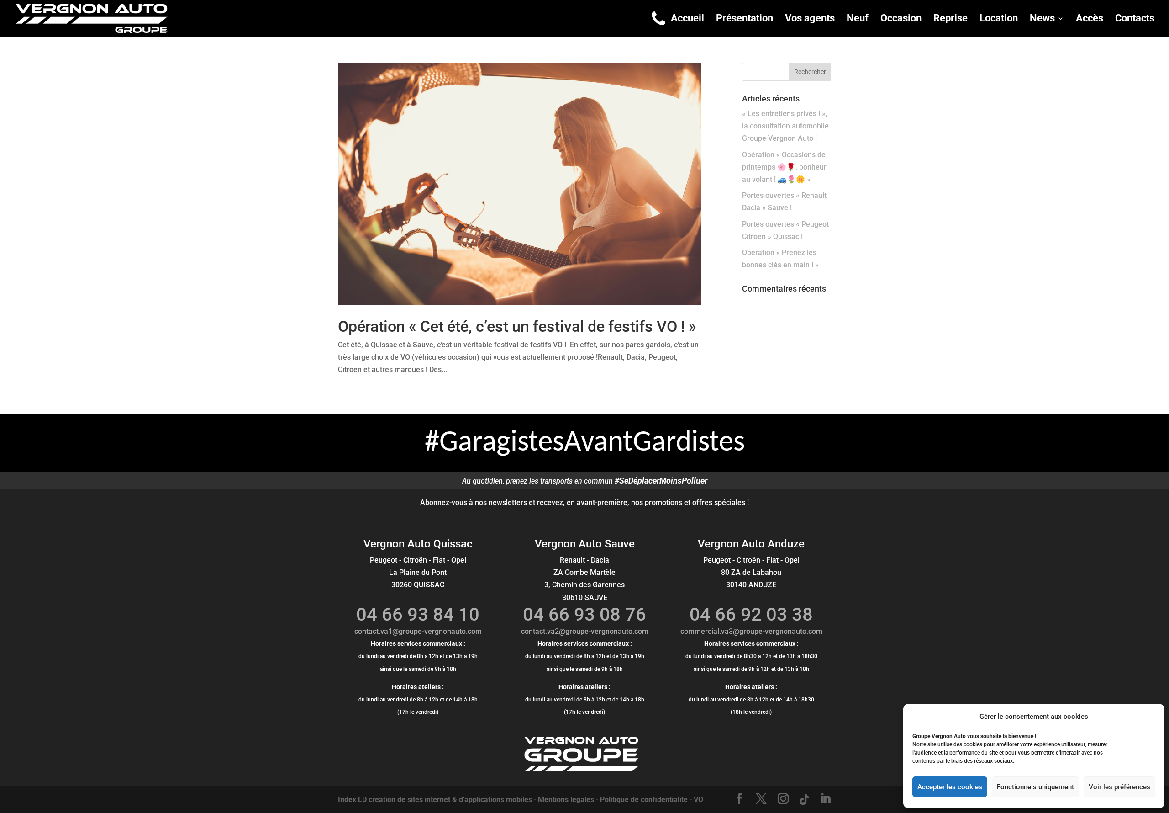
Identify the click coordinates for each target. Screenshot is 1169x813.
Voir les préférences (1119, 787)
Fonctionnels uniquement (1035, 787)
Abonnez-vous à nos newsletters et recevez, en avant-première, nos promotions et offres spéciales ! (584, 502)
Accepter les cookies (949, 787)
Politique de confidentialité (644, 799)
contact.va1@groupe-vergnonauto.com (418, 631)
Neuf (858, 19)
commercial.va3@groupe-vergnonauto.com (751, 631)
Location (998, 19)
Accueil (687, 19)
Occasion (901, 19)
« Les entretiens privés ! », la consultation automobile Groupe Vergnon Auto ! (785, 126)
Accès (1089, 19)
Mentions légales (566, 799)
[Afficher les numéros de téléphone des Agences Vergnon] (658, 18)
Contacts (1134, 19)
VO (698, 799)
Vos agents (810, 19)
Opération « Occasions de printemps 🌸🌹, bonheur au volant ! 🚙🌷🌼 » (784, 167)
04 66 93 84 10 (417, 614)
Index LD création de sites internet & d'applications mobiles (435, 799)
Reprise (950, 19)
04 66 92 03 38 (751, 614)
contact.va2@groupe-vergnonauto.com (584, 631)
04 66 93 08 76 (584, 614)
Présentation (744, 19)
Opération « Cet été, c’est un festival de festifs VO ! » (517, 326)
